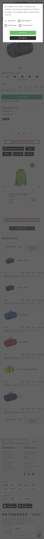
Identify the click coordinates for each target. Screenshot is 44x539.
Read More (8, 14)
